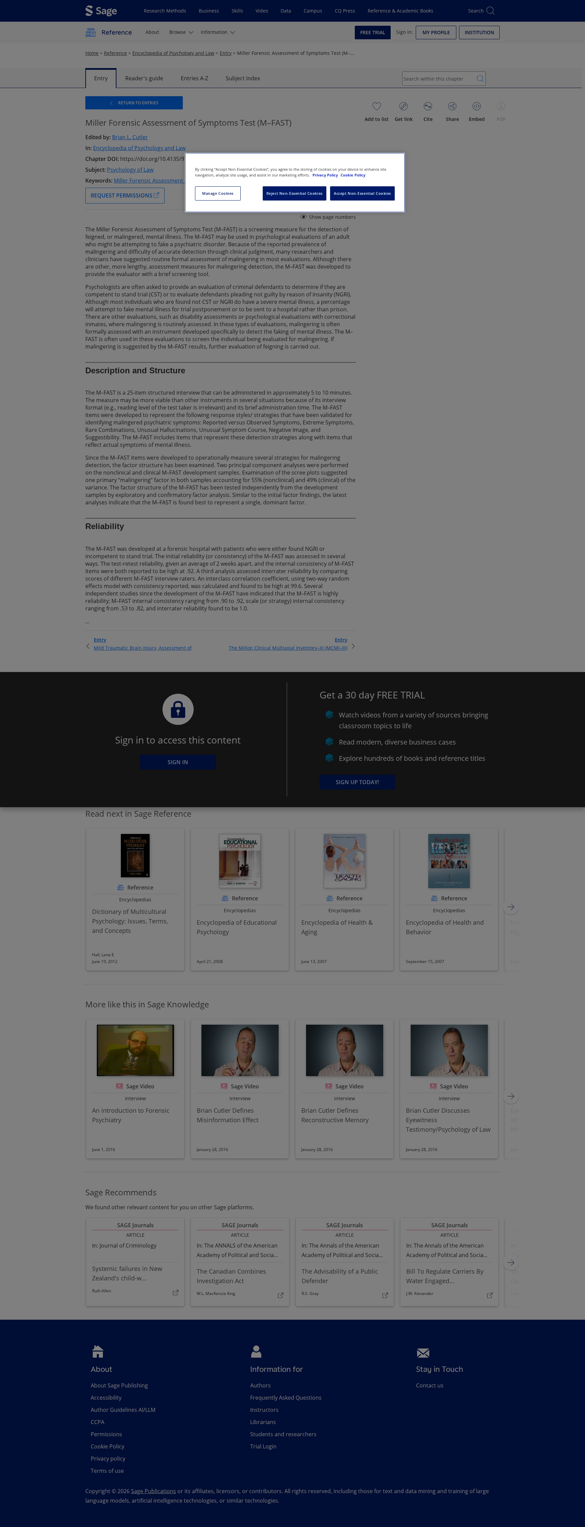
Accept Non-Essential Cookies (362, 193)
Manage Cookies (218, 193)
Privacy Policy (325, 174)
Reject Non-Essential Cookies (294, 193)
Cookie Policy (353, 174)
